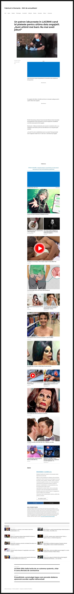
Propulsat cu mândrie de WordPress (26, 588)
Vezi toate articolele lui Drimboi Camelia (48, 516)
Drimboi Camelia (44, 472)
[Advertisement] (43, 69)
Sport (9, 13)
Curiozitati (24, 13)
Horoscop (50, 13)
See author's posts (42, 498)
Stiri (5, 13)
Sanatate (40, 13)
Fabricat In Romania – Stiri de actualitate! (20, 8)
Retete (34, 13)
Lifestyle (30, 13)
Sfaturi (44, 13)
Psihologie (18, 13)
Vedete (13, 13)
